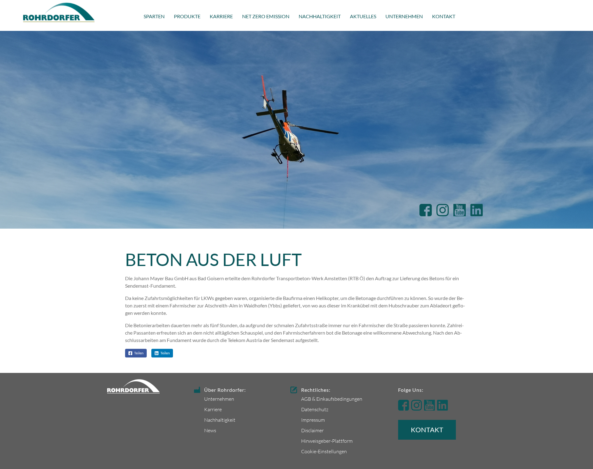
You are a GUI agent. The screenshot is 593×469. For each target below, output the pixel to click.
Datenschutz (314, 409)
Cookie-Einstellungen (324, 451)
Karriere (221, 16)
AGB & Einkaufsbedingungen (331, 399)
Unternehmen (404, 16)
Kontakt (443, 16)
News (210, 430)
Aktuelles (363, 16)
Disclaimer (312, 430)
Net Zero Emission (265, 16)
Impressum (313, 420)
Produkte (187, 16)
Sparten (154, 16)
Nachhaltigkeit (320, 16)
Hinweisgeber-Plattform (327, 441)
